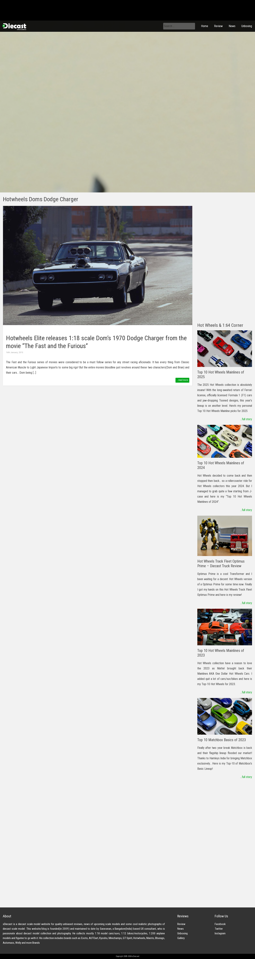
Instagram (220, 933)
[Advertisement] (224, 262)
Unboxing (246, 26)
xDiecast (14, 26)
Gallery (181, 938)
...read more (182, 380)
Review (218, 26)
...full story (246, 419)
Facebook (220, 924)
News (232, 26)
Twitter (219, 928)
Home (204, 26)
